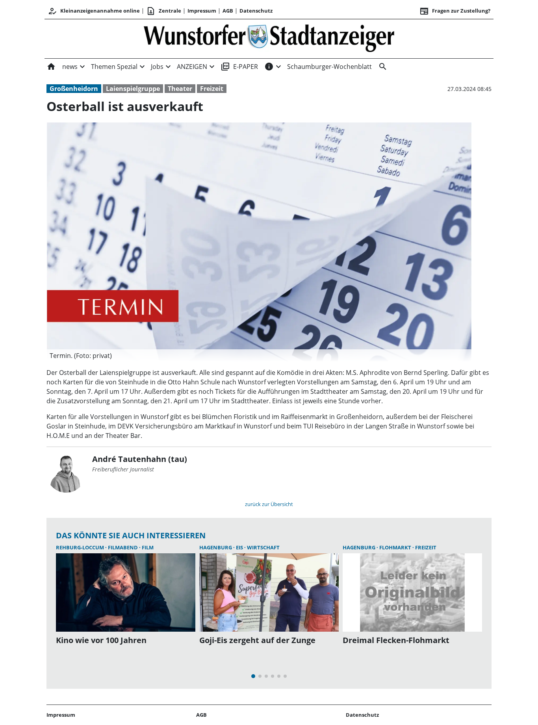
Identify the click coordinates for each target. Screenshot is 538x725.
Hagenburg (216, 547)
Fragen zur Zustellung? (454, 11)
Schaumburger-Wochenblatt (329, 66)
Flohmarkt (395, 547)
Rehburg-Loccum (80, 547)
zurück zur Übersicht (269, 504)
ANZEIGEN (192, 66)
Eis (240, 547)
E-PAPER (239, 66)
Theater (180, 88)
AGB (228, 10)
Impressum (201, 10)
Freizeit (211, 88)
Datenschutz (256, 10)
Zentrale (163, 11)
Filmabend (123, 547)
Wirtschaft (263, 547)
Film (148, 547)
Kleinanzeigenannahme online (94, 11)
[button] (259, 355)
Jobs (157, 66)
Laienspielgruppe (133, 88)
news (70, 66)
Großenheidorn (74, 88)
